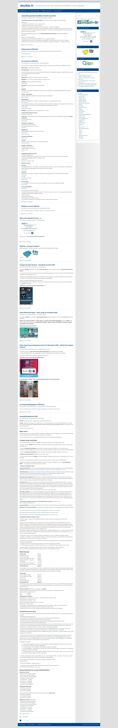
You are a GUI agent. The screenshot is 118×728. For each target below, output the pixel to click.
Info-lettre (50, 17)
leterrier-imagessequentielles (85, 114)
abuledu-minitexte (83, 101)
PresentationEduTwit (25, 53)
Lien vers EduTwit (25, 65)
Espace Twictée (24, 97)
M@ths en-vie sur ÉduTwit (30, 206)
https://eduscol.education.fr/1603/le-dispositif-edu (62, 624)
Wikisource (81, 136)
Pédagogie (81, 124)
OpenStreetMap (82, 122)
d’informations (29, 119)
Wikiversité (81, 138)
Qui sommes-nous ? (23, 10)
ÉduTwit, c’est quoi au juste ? (30, 246)
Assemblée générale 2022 (29, 416)
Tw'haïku (80, 132)
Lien (22, 86)
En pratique (81, 110)
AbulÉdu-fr (26, 5)
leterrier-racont (82, 117)
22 (27, 720)
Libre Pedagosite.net (83, 118)
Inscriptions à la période (26, 178)
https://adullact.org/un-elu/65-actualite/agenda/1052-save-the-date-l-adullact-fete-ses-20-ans (45, 469)
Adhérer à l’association (47, 10)
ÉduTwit (45, 29)
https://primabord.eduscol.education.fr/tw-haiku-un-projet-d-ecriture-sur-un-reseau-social (39, 512)
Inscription (23, 127)
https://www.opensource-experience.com (63, 477)
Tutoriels (80, 131)
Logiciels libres (82, 120)
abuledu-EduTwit (47, 51)
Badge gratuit (45, 355)
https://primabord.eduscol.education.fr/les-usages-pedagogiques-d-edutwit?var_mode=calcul (40, 409)
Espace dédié (24, 75)
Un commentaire (24, 716)
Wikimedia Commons (83, 135)
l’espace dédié (29, 114)
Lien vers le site (24, 102)
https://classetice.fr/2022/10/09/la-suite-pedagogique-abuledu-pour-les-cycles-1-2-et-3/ (39, 514)
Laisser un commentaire (28, 44)
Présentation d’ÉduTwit (29, 49)
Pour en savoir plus (25, 134)
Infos (22, 151)
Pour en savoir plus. (25, 143)
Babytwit (80, 104)
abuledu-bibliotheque (83, 94)
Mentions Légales (31, 724)
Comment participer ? (35, 10)
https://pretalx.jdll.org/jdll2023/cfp (27, 502)
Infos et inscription (25, 92)
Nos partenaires (22, 724)
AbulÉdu (41, 51)
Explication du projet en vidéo (27, 160)
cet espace (46, 110)
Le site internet (24, 149)
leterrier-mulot (82, 115)
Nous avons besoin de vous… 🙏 (30, 218)
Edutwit (59, 51)
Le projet (23, 176)
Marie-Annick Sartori (34, 51)
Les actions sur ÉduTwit (29, 61)
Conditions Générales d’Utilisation (44, 724)
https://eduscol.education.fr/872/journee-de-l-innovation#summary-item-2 (36, 474)
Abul (60, 28)
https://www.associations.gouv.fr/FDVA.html (54, 630)
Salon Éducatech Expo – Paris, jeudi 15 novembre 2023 (38, 312)
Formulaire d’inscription (26, 108)
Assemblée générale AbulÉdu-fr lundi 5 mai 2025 (38, 16)
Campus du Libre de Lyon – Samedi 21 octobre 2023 (37, 265)
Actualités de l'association (42, 17)
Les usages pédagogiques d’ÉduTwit (32, 404)
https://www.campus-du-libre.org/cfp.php (29, 489)
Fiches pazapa (82, 111)
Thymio (80, 129)
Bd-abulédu (81, 106)
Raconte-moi (81, 127)
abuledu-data (81, 96)
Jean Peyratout (32, 17)
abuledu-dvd (81, 97)
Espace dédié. (24, 138)
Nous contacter (57, 10)
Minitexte (81, 121)
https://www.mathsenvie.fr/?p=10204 (47, 210)
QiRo (80, 125)
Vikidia (80, 134)
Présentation (24, 175)
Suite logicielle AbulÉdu (84, 128)
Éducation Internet (83, 107)
